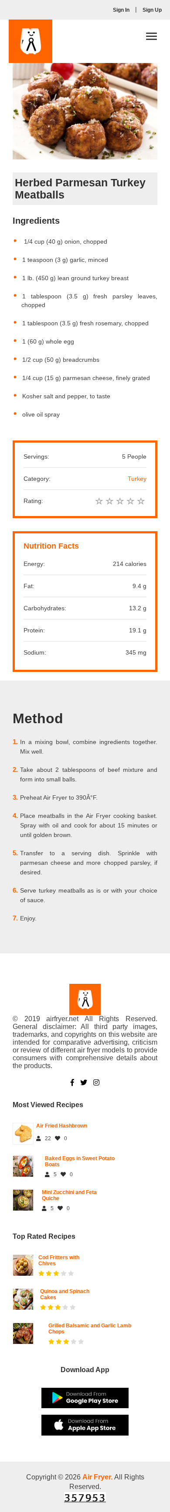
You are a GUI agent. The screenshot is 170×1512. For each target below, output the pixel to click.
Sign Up (152, 10)
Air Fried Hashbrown (61, 1126)
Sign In (121, 10)
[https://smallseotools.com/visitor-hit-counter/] (85, 1497)
